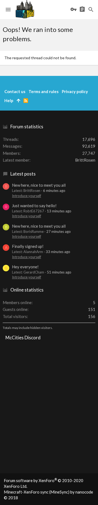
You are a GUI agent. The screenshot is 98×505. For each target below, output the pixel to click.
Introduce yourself (26, 196)
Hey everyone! (25, 266)
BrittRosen (85, 160)
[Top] (18, 100)
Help (8, 100)
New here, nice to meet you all (39, 185)
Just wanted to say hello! (34, 205)
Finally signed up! (28, 246)
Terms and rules (44, 91)
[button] (8, 9)
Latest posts (23, 174)
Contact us (14, 91)
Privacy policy (75, 91)
